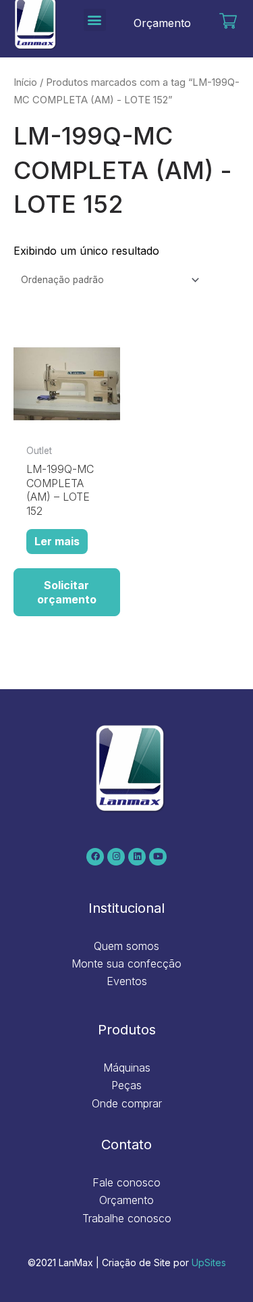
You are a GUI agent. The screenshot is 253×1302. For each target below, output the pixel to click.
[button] (95, 20)
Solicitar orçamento (66, 592)
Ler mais (57, 541)
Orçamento (162, 23)
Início (25, 82)
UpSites (209, 1262)
